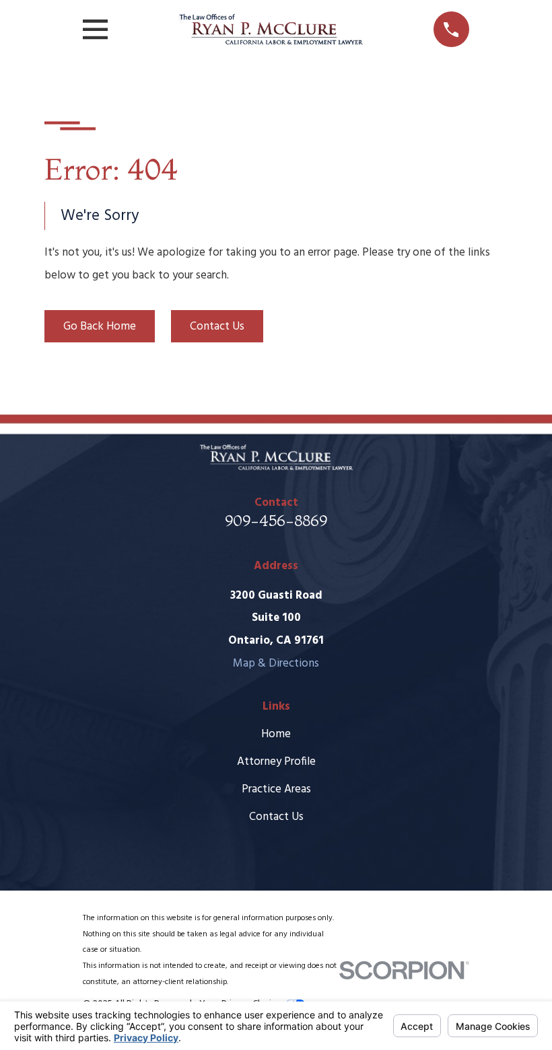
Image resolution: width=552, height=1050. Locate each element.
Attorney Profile (276, 762)
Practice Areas (276, 789)
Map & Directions (276, 663)
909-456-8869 (276, 520)
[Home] (270, 29)
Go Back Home (99, 326)
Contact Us (217, 326)
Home (276, 734)
